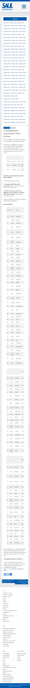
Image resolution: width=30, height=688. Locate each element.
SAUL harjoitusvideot (6, 646)
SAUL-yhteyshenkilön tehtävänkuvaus (8, 615)
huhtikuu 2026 (14, 25)
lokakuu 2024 (15, 43)
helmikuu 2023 (6, 64)
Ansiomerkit (4, 614)
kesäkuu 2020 (21, 93)
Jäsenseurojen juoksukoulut (7, 637)
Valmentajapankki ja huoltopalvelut (8, 630)
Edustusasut (4, 619)
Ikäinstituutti (18, 658)
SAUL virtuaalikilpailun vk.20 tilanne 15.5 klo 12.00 (9, 581)
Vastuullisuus (4, 608)
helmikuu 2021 (6, 87)
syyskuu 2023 (22, 55)
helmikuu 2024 (6, 52)
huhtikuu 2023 (14, 61)
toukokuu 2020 (6, 96)
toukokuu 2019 (21, 107)
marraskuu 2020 (7, 90)
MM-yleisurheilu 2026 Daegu (7, 676)
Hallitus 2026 (5, 601)
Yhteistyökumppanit (6, 617)
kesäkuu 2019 (14, 107)
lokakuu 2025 (15, 31)
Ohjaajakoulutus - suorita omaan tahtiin (9, 640)
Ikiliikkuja (4, 598)
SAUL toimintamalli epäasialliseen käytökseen (10, 610)
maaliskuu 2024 (22, 49)
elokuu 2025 (6, 34)
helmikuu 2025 (6, 40)
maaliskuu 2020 (7, 99)
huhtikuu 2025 (14, 37)
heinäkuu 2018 (6, 119)
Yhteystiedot (4, 599)
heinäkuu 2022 (13, 69)
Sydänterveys (19, 660)
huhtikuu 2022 (14, 72)
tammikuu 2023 (14, 64)
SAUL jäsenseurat (5, 605)
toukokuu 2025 (6, 37)
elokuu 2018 (20, 116)
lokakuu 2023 (15, 55)
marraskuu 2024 (7, 43)
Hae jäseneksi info (5, 607)
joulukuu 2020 (22, 87)
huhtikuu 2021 (14, 84)
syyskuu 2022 (22, 66)
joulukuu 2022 (22, 64)
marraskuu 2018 (22, 113)
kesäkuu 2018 (14, 119)
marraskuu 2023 (7, 55)
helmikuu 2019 (21, 110)
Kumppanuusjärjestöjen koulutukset (8, 642)
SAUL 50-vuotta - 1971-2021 (7, 592)
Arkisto (15, 19)
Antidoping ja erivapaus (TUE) (7, 671)
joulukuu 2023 (22, 52)
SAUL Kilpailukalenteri (6, 653)
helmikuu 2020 (15, 99)
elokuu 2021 (6, 81)
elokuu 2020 (6, 93)
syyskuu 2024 (22, 43)
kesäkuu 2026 (21, 23)
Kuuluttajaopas (5, 639)
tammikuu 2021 (14, 87)
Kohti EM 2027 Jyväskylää (7, 681)
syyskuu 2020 (22, 90)
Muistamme (4, 672)
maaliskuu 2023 (22, 61)
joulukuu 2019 (14, 102)
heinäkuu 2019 (6, 107)
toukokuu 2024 (6, 49)
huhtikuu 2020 (14, 96)
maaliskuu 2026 (22, 25)
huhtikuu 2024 (14, 49)
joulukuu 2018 (14, 113)
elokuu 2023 (6, 58)
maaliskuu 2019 (14, 110)
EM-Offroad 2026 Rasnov (7, 674)
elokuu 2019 (20, 105)
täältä (9, 177)
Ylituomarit (4, 669)
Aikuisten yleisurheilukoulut (7, 635)
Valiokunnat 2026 (5, 603)
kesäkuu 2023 (21, 58)
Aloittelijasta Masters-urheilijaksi (7, 631)
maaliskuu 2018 (14, 122)
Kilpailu (4, 651)
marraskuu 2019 (22, 102)
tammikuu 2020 (7, 102)
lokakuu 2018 (6, 116)
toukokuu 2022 (6, 72)
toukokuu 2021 (6, 84)
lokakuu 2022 (15, 66)
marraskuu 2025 (7, 31)
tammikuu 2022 (14, 75)
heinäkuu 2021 (13, 81)
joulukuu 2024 (22, 40)
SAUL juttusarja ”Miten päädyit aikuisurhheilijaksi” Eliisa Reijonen (21, 582)
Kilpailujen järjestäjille (6, 656)
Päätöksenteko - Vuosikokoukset (8, 594)
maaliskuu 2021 (22, 84)
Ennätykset (4, 663)
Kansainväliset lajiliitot (6, 621)
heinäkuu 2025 (13, 34)
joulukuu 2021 (22, 75)
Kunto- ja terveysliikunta (20, 651)
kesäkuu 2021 (21, 81)
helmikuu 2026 (6, 28)
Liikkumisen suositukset (20, 655)
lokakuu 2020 (15, 90)
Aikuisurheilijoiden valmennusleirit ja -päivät (9, 628)
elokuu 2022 (6, 69)
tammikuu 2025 (14, 40)
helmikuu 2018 (21, 122)
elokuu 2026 (6, 23)
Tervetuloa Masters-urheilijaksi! (22, 653)
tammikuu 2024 (14, 52)
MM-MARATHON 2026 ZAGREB (8, 678)
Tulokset (4, 660)
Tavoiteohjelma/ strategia (7, 596)
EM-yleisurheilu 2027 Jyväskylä (7, 679)
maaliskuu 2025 (22, 37)
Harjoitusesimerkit (5, 644)
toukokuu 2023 (6, 61)
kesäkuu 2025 (21, 34)
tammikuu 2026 (14, 28)
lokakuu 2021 (15, 78)
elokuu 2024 (6, 46)
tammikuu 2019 (6, 113)
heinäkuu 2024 (13, 46)
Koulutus (4, 626)
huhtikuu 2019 (6, 110)
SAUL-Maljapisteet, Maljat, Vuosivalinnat (9, 667)
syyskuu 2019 (13, 105)
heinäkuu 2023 (13, 58)
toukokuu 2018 (21, 119)
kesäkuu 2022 (21, 69)
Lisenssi (4, 658)
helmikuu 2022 (6, 75)
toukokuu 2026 (6, 25)
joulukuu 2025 (22, 28)
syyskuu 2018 (13, 116)
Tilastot (4, 662)
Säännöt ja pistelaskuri (6, 665)
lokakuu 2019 (6, 105)
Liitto (3, 590)
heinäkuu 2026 (13, 23)
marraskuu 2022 (7, 66)
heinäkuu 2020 (13, 93)
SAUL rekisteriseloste (6, 612)
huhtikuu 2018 (6, 122)
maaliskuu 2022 (22, 72)
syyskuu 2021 (22, 78)
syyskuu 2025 (22, 31)
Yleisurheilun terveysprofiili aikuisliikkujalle (9, 633)
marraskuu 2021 (7, 78)
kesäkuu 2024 (21, 46)
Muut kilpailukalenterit (6, 655)
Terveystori (18, 656)
